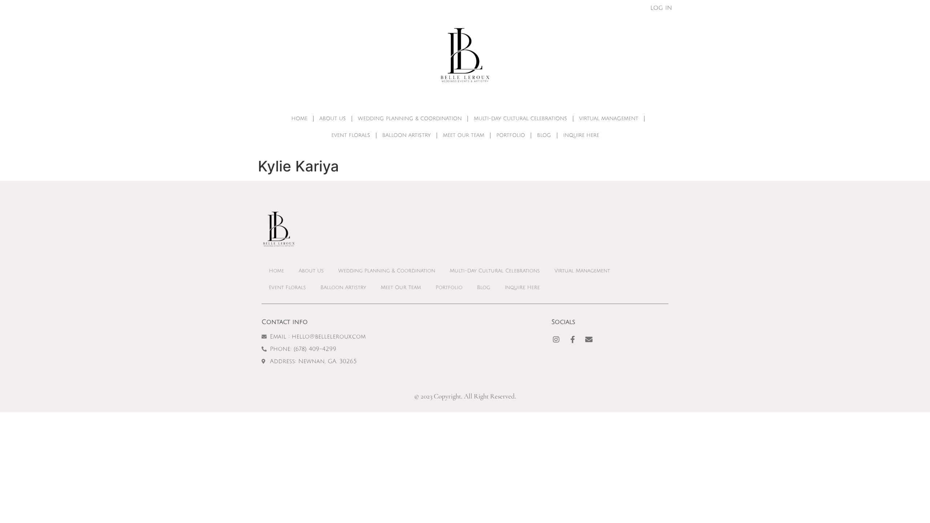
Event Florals (350, 135)
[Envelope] (589, 339)
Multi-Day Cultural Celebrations (520, 118)
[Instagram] (556, 339)
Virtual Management (608, 118)
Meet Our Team (463, 135)
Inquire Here (581, 135)
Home (299, 118)
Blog (544, 135)
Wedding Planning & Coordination (410, 118)
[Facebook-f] (572, 339)
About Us (332, 118)
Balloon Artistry (406, 135)
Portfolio (510, 135)
